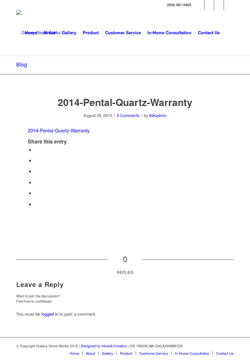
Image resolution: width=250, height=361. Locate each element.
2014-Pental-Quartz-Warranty (125, 102)
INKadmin (158, 115)
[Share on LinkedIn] (37, 192)
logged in (49, 314)
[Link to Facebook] (199, 5)
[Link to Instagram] (219, 5)
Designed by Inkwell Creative (104, 345)
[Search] (228, 32)
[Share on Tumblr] (37, 204)
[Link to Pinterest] (229, 5)
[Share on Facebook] (37, 149)
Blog (21, 64)
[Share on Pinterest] (37, 182)
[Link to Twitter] (209, 5)
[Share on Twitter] (37, 160)
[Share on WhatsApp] (37, 171)
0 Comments (128, 115)
